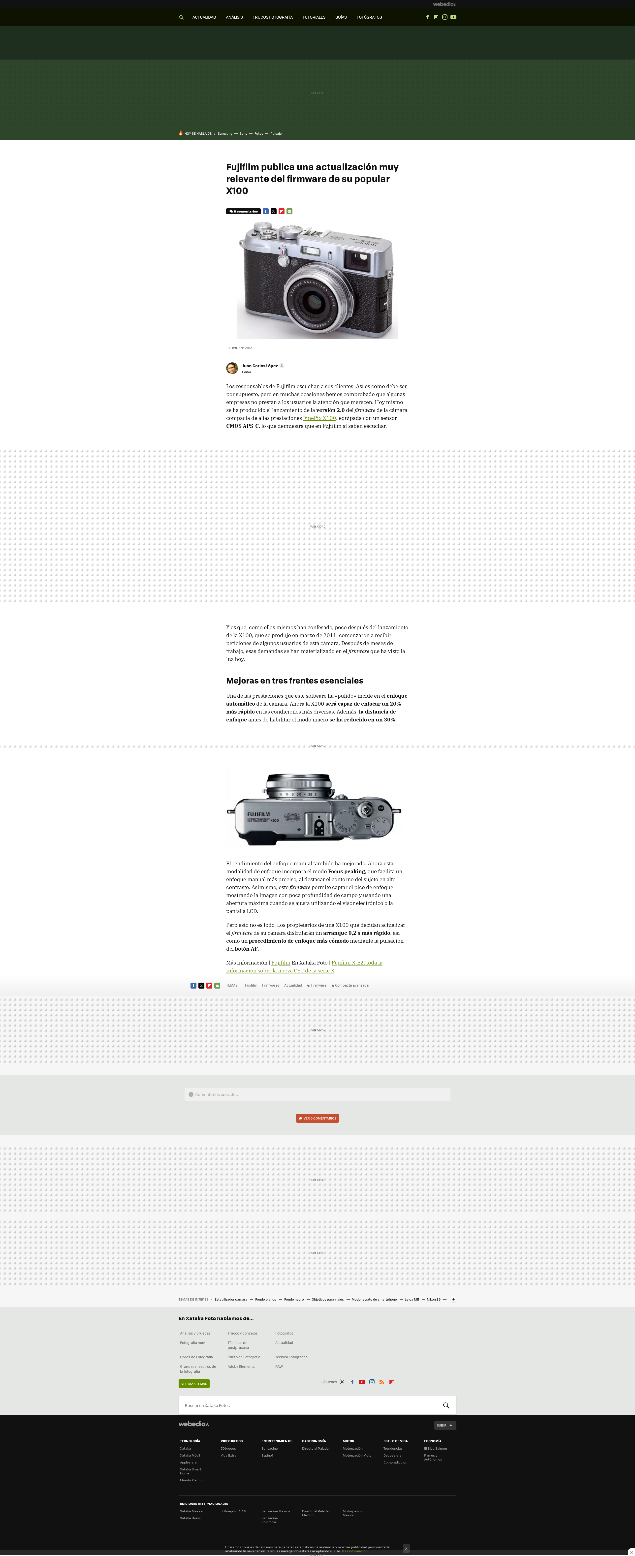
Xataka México (191, 1511)
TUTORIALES (314, 17)
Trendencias (393, 1448)
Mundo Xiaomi (191, 1480)
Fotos (258, 133)
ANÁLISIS (234, 17)
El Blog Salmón (435, 1448)
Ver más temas (194, 1383)
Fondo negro (294, 1299)
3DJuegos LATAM (234, 1511)
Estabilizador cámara (231, 1299)
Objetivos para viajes (328, 1299)
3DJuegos (228, 1448)
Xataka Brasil (190, 1518)
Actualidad (293, 985)
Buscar (446, 1405)
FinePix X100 (319, 417)
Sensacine (269, 1448)
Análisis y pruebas (195, 1333)
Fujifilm (280, 962)
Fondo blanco (266, 1299)
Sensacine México (275, 1511)
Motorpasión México (353, 1513)
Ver (320, 1118)
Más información (355, 1551)
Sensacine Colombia (269, 1520)
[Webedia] (444, 4)
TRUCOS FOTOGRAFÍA (273, 17)
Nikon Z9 (434, 1299)
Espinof (267, 1455)
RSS (382, 1381)
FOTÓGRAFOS (369, 17)
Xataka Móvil (190, 1455)
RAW (279, 1366)
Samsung (225, 133)
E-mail (289, 211)
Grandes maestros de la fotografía (198, 1369)
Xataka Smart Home (190, 1471)
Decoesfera (392, 1455)
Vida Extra (228, 1455)
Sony (243, 133)
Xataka (185, 1448)
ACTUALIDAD (204, 17)
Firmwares (271, 985)
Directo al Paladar (316, 1448)
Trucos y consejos (243, 1333)
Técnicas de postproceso (238, 1345)
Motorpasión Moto (357, 1455)
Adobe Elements (241, 1366)
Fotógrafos (284, 1333)
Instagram (445, 17)
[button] (263, 366)
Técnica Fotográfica (291, 1356)
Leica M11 (412, 1299)
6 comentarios (246, 211)
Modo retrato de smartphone (375, 1299)
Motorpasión (353, 1448)
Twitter (274, 211)
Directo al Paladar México (316, 1513)
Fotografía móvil (193, 1342)
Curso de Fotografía (244, 1356)
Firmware (318, 985)
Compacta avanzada (352, 985)
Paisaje (276, 133)
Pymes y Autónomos (433, 1457)
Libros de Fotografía (196, 1356)
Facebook (427, 17)
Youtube (453, 17)
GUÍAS (341, 17)
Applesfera (188, 1462)
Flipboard (436, 17)
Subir (441, 1425)
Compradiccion (395, 1462)
